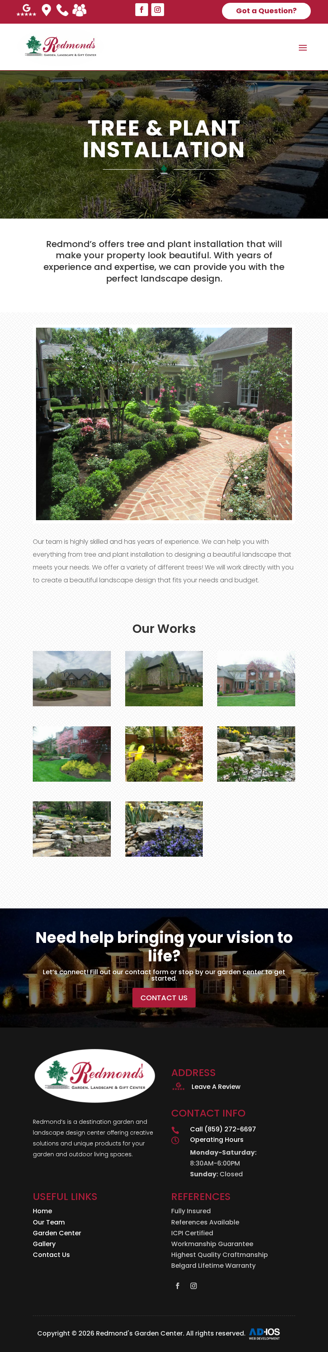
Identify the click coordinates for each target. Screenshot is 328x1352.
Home (42, 1211)
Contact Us (164, 998)
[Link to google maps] (46, 12)
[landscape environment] (72, 854)
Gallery (44, 1244)
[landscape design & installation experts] (256, 779)
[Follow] (141, 9)
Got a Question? (266, 11)
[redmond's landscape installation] (72, 779)
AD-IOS (269, 1334)
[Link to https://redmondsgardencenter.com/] (60, 47)
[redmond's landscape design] (256, 704)
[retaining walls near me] (164, 779)
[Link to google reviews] (26, 12)
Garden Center (57, 1233)
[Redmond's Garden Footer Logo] (95, 1102)
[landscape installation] (164, 704)
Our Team (49, 1222)
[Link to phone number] (62, 12)
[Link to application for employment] (79, 12)
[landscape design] (72, 704)
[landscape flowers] (164, 854)
